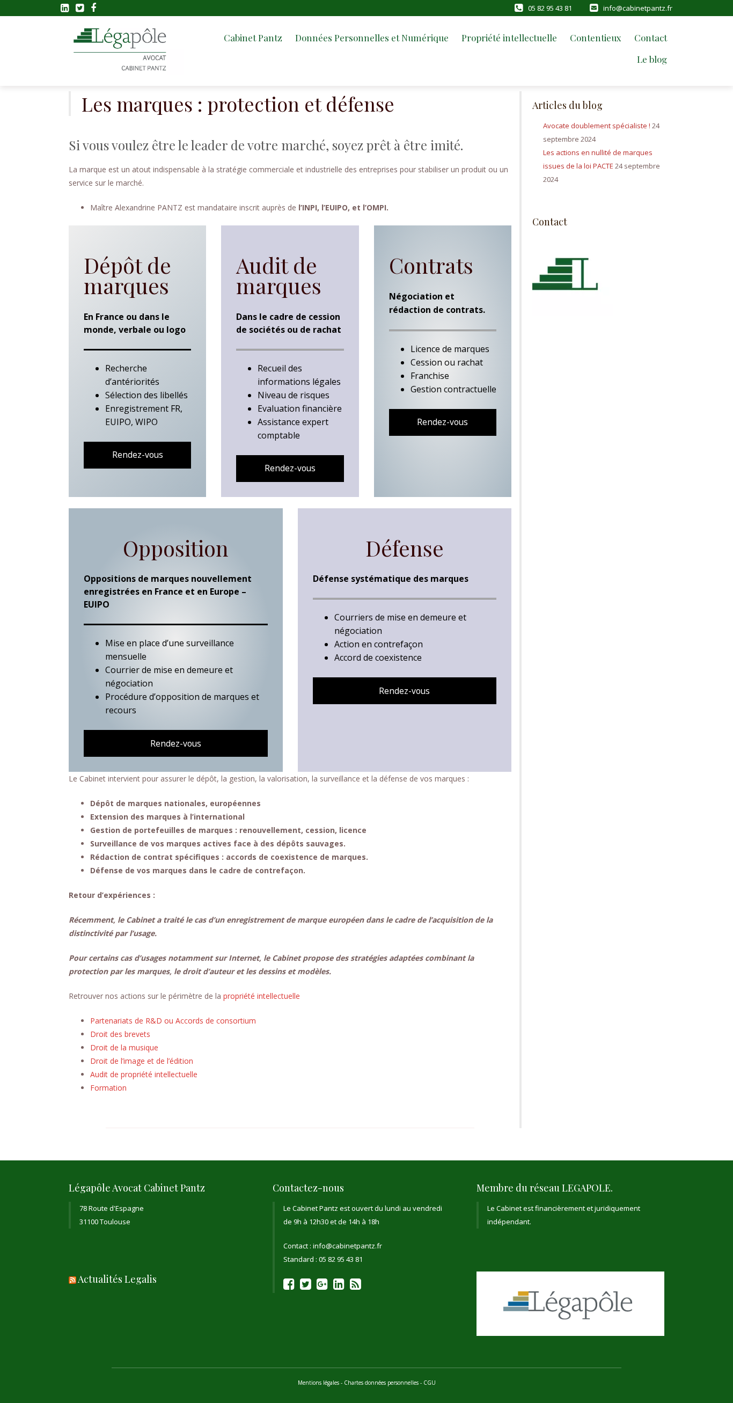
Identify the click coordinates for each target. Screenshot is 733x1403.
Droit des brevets (120, 1034)
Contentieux (595, 37)
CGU (429, 1382)
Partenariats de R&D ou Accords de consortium (173, 1020)
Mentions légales (318, 1382)
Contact (650, 37)
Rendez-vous (137, 455)
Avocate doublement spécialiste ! (596, 125)
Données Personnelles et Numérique (372, 37)
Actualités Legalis (117, 1279)
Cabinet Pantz (253, 37)
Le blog (652, 59)
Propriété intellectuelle (509, 37)
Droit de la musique (124, 1047)
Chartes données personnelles (381, 1382)
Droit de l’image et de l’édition (141, 1061)
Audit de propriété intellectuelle (143, 1074)
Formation (108, 1088)
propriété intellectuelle (261, 996)
